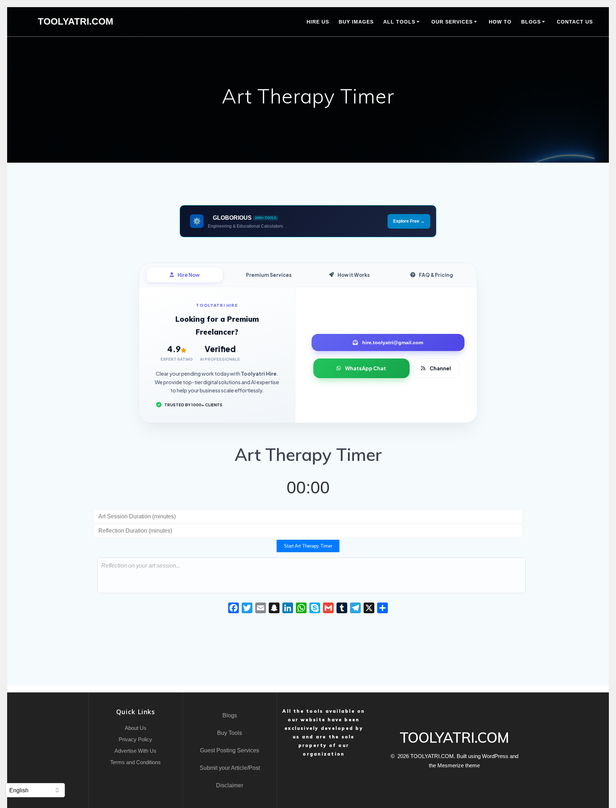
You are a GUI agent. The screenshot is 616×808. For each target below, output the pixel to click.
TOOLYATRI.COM (75, 21)
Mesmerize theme (458, 765)
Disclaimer (229, 785)
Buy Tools (229, 733)
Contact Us (575, 22)
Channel (440, 368)
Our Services (452, 22)
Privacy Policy (135, 739)
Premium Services (269, 275)
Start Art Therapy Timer (308, 546)
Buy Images (356, 22)
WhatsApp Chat (365, 368)
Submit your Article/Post (230, 768)
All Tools (399, 22)
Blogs (229, 715)
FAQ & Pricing (436, 275)
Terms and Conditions (135, 762)
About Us (136, 728)
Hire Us (318, 22)
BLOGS (531, 22)
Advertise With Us (135, 751)
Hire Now (189, 275)
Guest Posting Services (229, 750)
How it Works (354, 275)
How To (500, 22)
